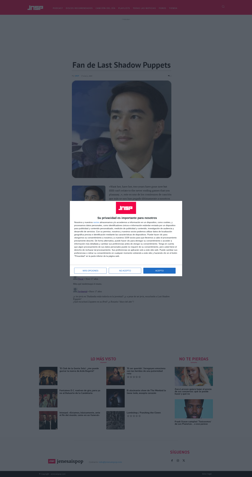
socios (96, 222)
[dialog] (126, 238)
